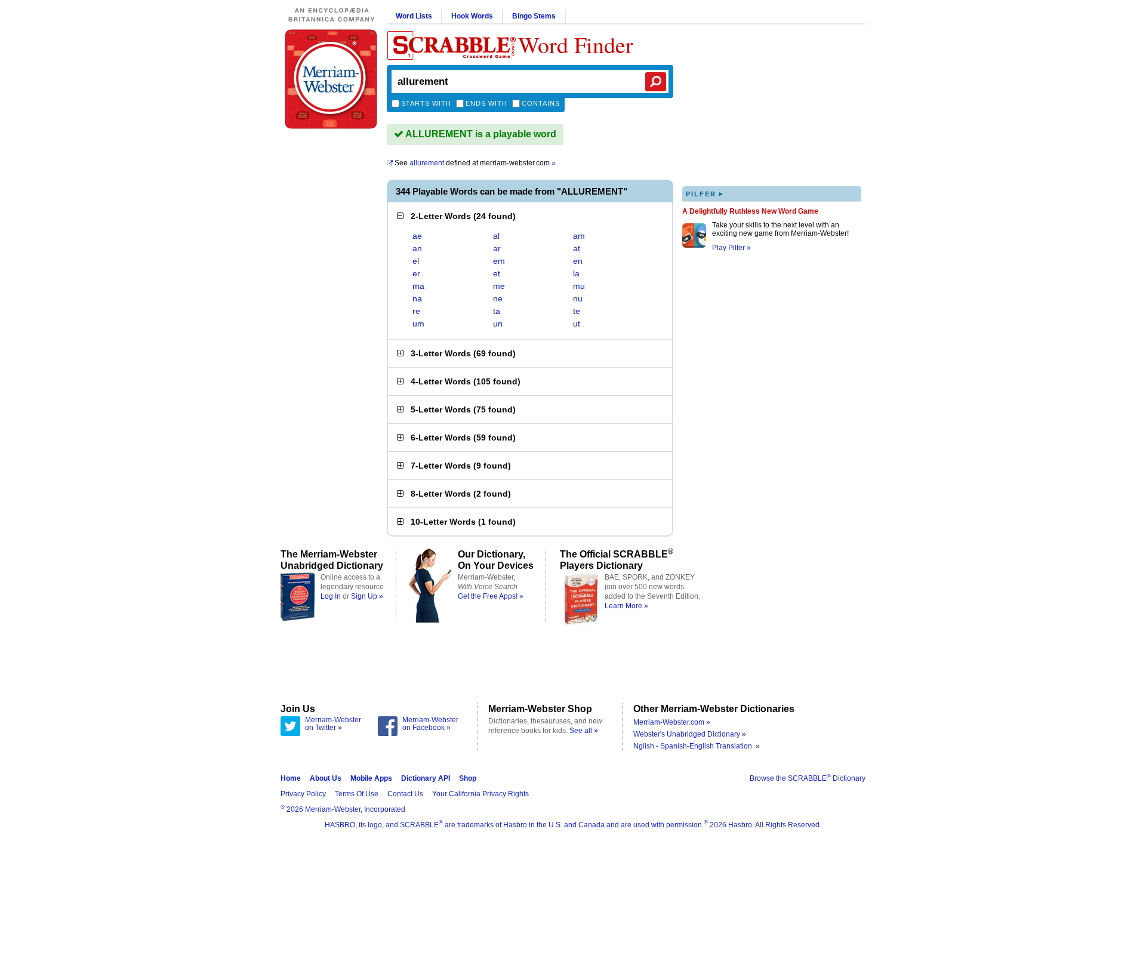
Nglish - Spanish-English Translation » (696, 746)
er (416, 273)
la (576, 273)
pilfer (705, 194)
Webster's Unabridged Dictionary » (689, 734)
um (418, 323)
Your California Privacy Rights (480, 794)
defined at (475, 163)
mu (579, 286)
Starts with (426, 103)
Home (291, 778)
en (578, 261)
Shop (467, 778)
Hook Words (472, 16)
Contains (541, 103)
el (415, 261)
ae (417, 236)
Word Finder (575, 44)
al (496, 236)
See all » (583, 730)
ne (498, 298)
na (417, 298)
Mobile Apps (371, 778)
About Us (325, 778)
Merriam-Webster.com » (671, 722)
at (576, 248)
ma (418, 286)
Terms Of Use (356, 794)
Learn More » (626, 606)
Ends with (486, 103)
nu (578, 298)
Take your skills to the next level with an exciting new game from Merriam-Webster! (780, 229)
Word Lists (414, 16)
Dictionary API (425, 778)
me (499, 286)
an (417, 248)
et (496, 273)
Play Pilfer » (731, 248)
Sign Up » (367, 596)
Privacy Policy (303, 794)
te (576, 311)
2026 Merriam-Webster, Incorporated (343, 809)
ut (576, 323)
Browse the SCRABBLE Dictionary (807, 778)
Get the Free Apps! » (490, 596)
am (579, 236)
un (498, 323)
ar (497, 248)
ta (496, 311)
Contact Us (405, 794)
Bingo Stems (534, 16)
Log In (331, 596)
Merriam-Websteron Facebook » (430, 724)
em (499, 261)
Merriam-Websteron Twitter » (333, 724)
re (416, 311)
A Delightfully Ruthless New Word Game (750, 211)
